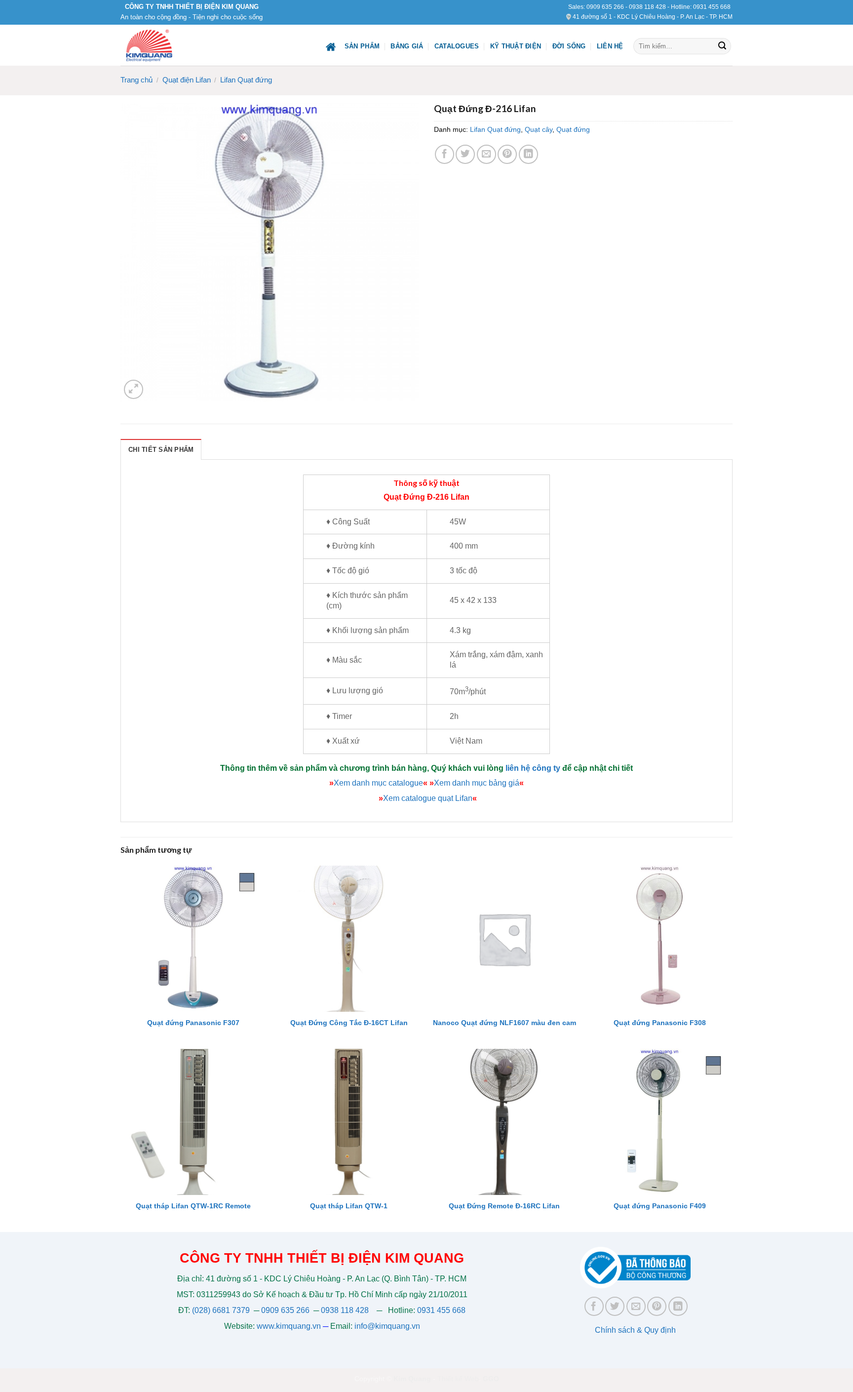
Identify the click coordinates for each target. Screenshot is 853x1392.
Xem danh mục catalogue (378, 783)
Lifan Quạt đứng (246, 80)
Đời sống (569, 46)
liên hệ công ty (532, 768)
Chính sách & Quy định (635, 1330)
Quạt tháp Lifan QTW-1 (349, 1206)
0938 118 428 (647, 6)
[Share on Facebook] (444, 154)
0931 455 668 (712, 6)
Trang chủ (136, 80)
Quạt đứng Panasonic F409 (660, 1206)
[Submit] (722, 46)
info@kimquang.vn (387, 1326)
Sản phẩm (362, 46)
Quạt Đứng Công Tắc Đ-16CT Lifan (349, 1023)
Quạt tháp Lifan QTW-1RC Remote (193, 1206)
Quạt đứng (573, 129)
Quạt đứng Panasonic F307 (193, 1023)
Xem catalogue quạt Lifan (428, 798)
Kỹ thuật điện (515, 46)
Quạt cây (538, 129)
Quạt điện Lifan (186, 80)
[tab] (160, 449)
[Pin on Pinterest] (507, 154)
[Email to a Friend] (486, 154)
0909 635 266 (605, 6)
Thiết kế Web (458, 1379)
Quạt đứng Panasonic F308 (660, 1023)
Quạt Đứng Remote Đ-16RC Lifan (504, 1206)
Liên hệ (610, 46)
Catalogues (456, 46)
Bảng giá (406, 46)
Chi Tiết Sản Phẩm (161, 449)
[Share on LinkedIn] (528, 154)
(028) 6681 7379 (222, 1310)
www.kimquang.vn (289, 1326)
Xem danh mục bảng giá (476, 783)
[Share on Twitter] (465, 154)
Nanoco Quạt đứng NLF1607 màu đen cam (504, 1023)
